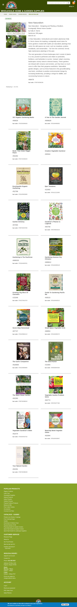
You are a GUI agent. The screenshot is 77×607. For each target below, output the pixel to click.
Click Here (8, 548)
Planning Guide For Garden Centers (13, 527)
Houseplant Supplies (9, 495)
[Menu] (3, 4)
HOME (5, 14)
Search (68, 3)
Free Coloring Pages (9, 519)
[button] (16, 35)
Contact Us (7, 558)
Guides (6, 521)
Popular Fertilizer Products (11, 503)
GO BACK (8, 18)
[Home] (11, 5)
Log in (5, 585)
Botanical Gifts (8, 505)
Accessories (7, 509)
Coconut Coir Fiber (9, 511)
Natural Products (8, 497)
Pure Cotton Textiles (9, 507)
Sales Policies (8, 593)
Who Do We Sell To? (9, 544)
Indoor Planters (8, 499)
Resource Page (8, 537)
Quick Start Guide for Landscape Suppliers (15, 531)
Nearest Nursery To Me (10, 525)
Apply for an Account (9, 555)
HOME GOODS (12, 14)
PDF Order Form (8, 590)
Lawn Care (7, 493)
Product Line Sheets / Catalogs (12, 517)
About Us (6, 539)
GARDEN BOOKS (22, 14)
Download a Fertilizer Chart (11, 523)
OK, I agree (65, 604)
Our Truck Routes (8, 541)
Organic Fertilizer (8, 491)
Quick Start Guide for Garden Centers (14, 529)
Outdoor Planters (8, 501)
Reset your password (9, 588)
